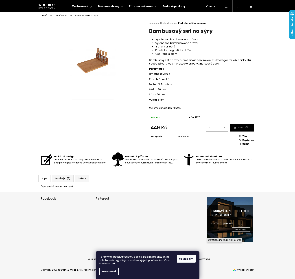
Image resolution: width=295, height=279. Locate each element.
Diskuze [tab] (82, 178)
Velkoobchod (95, 259)
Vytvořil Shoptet (245, 269)
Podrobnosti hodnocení (192, 23)
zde (114, 263)
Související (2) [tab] (62, 178)
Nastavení (109, 271)
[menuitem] (82, 6)
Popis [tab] (44, 178)
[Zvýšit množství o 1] (224, 127)
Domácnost (183, 136)
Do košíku (244, 127)
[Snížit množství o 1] (209, 127)
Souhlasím (186, 259)
